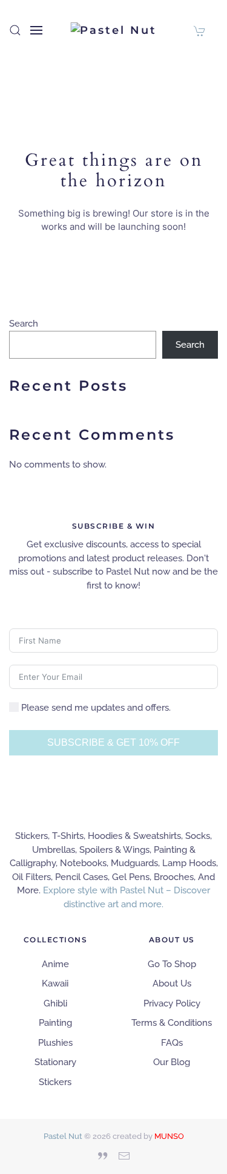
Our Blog (171, 1062)
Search (23, 323)
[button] (15, 30)
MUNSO (169, 1136)
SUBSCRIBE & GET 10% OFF (113, 742)
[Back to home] (113, 30)
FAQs (172, 1042)
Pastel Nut (63, 1136)
